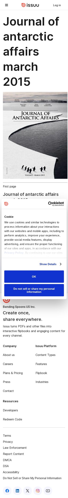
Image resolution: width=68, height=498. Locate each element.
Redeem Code (12, 419)
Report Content (13, 454)
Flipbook (41, 373)
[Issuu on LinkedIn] (17, 490)
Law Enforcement (15, 448)
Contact (8, 391)
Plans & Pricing (13, 373)
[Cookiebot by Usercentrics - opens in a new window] (48, 204)
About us (9, 355)
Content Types (45, 355)
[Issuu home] (30, 5)
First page (9, 186)
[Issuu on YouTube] (48, 490)
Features (41, 364)
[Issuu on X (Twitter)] (27, 490)
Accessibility (11, 472)
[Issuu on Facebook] (7, 490)
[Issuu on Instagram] (37, 490)
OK (34, 276)
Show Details (48, 264)
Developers (10, 410)
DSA (6, 466)
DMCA (7, 460)
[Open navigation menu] (6, 5)
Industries (42, 382)
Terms (7, 435)
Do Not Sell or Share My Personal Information (32, 478)
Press (6, 382)
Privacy (8, 442)
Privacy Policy (13, 252)
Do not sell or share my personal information (34, 290)
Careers (8, 364)
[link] (57, 5)
